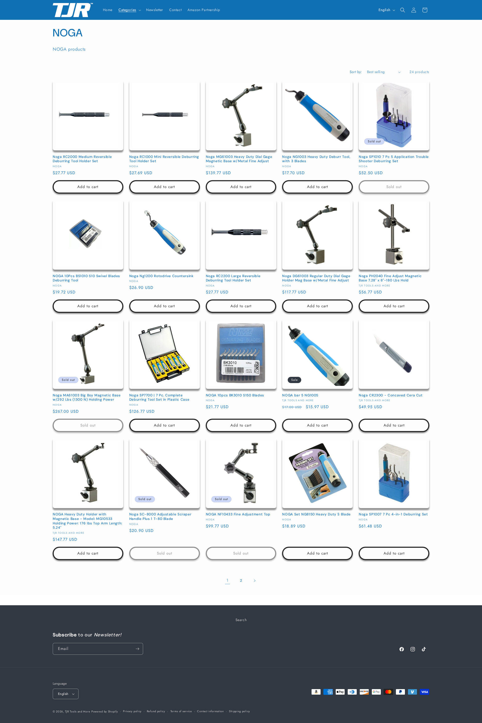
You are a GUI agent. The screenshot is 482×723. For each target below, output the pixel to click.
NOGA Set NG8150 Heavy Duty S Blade (316, 514)
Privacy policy (132, 711)
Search (241, 619)
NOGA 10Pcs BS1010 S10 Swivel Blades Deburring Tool (86, 278)
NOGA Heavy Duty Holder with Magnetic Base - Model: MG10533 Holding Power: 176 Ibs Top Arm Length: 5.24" (87, 521)
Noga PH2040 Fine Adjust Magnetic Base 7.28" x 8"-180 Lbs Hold (390, 278)
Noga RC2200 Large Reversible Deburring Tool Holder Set (233, 278)
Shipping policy (239, 711)
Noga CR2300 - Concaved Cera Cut (391, 395)
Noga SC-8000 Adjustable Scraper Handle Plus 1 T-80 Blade (160, 516)
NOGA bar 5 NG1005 (300, 395)
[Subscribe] (137, 649)
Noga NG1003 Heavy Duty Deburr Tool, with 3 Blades (316, 159)
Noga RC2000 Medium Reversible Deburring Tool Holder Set (82, 159)
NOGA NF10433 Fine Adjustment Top (238, 514)
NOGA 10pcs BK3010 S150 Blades (235, 395)
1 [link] (227, 580)
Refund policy (156, 711)
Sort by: (356, 71)
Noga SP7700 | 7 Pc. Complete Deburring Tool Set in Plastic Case (159, 397)
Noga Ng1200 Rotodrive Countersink (161, 276)
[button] (129, 10)
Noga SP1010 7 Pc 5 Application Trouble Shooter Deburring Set (394, 159)
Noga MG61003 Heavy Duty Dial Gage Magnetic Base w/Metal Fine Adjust (239, 159)
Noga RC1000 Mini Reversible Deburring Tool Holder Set (164, 159)
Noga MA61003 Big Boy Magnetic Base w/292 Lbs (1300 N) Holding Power (86, 397)
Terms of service (181, 711)
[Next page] (254, 580)
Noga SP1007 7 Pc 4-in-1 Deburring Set (393, 514)
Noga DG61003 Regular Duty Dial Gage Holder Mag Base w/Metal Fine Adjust (316, 278)
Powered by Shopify (104, 711)
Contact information (210, 711)
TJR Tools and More (77, 711)
